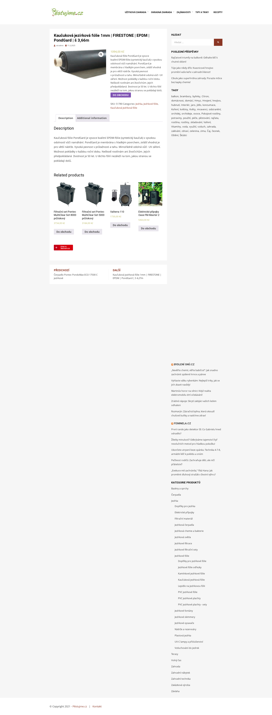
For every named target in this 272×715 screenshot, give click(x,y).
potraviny (176, 118)
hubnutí (175, 105)
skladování (196, 122)
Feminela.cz (182, 423)
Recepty (217, 12)
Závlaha (175, 691)
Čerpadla (176, 494)
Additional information (92, 118)
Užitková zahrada (135, 12)
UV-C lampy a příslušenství (189, 641)
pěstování (204, 118)
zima (203, 131)
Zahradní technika (181, 678)
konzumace (209, 105)
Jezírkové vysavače (184, 623)
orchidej (175, 113)
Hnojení (206, 100)
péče (194, 118)
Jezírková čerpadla (184, 524)
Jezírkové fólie (151, 103)
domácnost (177, 100)
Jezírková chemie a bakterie (189, 531)
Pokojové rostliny (210, 113)
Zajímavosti (184, 12)
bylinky (196, 96)
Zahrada (175, 666)
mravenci (202, 109)
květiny (184, 109)
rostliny (185, 122)
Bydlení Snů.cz (184, 364)
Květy (192, 109)
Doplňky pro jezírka (185, 506)
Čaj (208, 131)
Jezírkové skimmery (185, 617)
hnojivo (216, 100)
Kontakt (97, 706)
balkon (175, 96)
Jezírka (139, 103)
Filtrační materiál (184, 518)
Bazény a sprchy (179, 488)
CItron (205, 96)
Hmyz (198, 100)
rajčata (214, 118)
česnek (216, 131)
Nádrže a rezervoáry (185, 629)
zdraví (185, 131)
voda (185, 126)
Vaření (207, 122)
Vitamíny (176, 126)
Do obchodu (121, 95)
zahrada (211, 126)
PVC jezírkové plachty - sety (192, 604)
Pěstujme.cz (80, 706)
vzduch (201, 126)
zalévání (175, 131)
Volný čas (176, 660)
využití (192, 126)
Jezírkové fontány (184, 610)
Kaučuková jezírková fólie (123, 107)
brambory (185, 96)
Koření (174, 109)
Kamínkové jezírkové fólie (191, 573)
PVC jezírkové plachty (189, 598)
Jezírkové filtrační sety (186, 549)
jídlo (199, 105)
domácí (189, 100)
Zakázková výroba (180, 685)
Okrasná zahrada (161, 12)
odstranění (215, 109)
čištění (174, 135)
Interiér (185, 105)
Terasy (174, 654)
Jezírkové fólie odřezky (189, 567)
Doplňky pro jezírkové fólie (192, 561)
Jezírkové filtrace (183, 543)
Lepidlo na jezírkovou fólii (191, 586)
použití (187, 118)
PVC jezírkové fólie (187, 592)
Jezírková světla (183, 537)
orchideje (187, 113)
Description (65, 118)
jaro (193, 105)
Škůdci (183, 135)
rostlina (175, 122)
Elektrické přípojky (184, 512)
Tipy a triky (202, 12)
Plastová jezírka (183, 635)
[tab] (66, 118)
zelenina (194, 131)
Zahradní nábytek (180, 672)
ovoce (196, 113)
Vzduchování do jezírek (187, 647)
